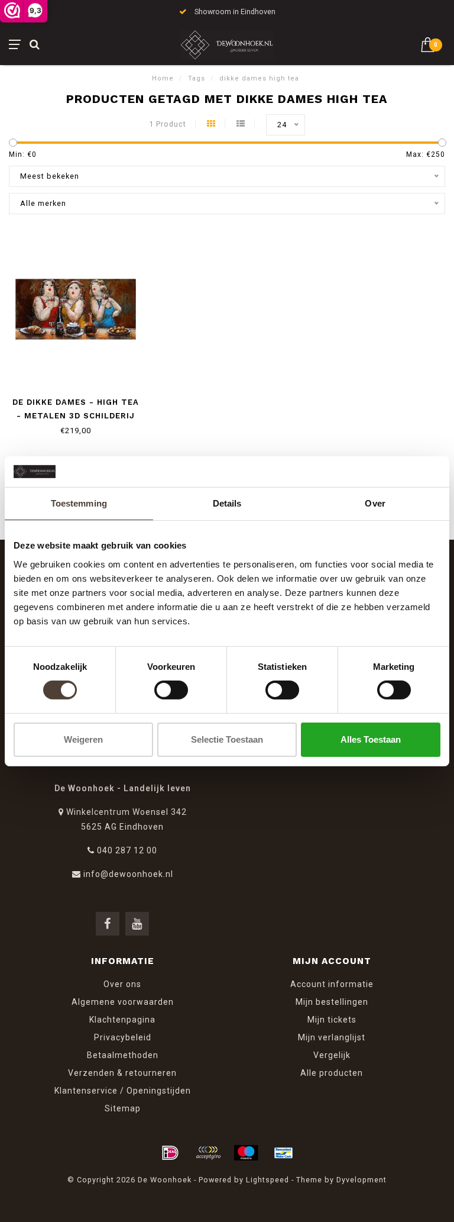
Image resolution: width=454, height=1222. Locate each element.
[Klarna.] (208, 1153)
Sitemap (123, 1108)
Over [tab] (375, 503)
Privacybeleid (122, 1037)
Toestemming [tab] (79, 503)
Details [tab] (227, 503)
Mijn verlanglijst (331, 1037)
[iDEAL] (170, 1153)
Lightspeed (267, 1179)
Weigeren (83, 739)
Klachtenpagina (122, 1019)
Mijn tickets (331, 1019)
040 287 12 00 (127, 850)
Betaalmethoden (122, 1055)
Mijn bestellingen (332, 1002)
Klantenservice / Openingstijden (122, 1090)
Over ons (122, 984)
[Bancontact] (284, 1153)
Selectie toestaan (227, 739)
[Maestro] (246, 1153)
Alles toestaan (370, 739)
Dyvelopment (361, 1179)
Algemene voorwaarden (123, 1002)
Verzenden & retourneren (122, 1073)
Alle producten (331, 1073)
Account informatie (332, 984)
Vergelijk (332, 1055)
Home (163, 78)
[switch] (171, 690)
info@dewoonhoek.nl (128, 874)
